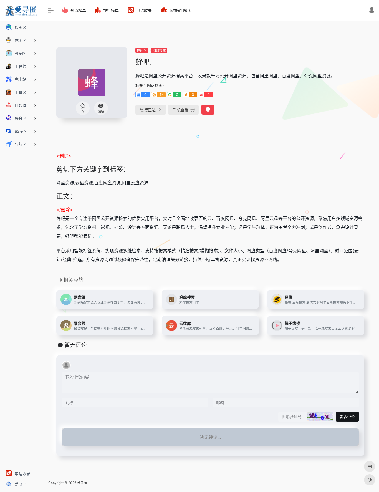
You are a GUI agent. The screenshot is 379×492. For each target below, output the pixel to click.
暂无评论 (75, 345)
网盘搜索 (159, 50)
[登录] (372, 11)
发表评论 (347, 416)
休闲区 (142, 50)
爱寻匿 (82, 483)
